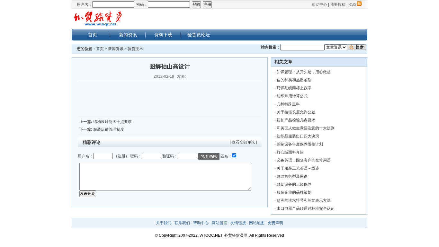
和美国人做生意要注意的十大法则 (306, 128)
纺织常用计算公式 (292, 96)
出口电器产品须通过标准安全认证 (306, 208)
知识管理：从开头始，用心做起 (304, 72)
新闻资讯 (128, 34)
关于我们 (163, 223)
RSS (352, 4)
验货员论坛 (198, 34)
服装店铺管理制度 (108, 129)
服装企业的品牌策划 (294, 192)
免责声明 (275, 223)
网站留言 (219, 223)
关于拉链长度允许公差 (296, 112)
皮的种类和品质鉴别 (294, 80)
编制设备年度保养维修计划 (300, 144)
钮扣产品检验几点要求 (296, 120)
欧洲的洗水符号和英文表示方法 (304, 200)
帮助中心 (319, 4)
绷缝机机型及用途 (292, 176)
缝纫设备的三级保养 (294, 184)
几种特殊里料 (288, 104)
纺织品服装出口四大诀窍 (298, 136)
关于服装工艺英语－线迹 (298, 168)
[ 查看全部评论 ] (243, 142)
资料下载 (163, 34)
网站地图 (256, 223)
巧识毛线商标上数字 (294, 88)
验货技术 (135, 49)
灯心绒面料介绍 (290, 152)
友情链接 (238, 223)
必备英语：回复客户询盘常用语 (304, 160)
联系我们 (182, 223)
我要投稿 (337, 4)
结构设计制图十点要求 (112, 121)
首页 (92, 34)
